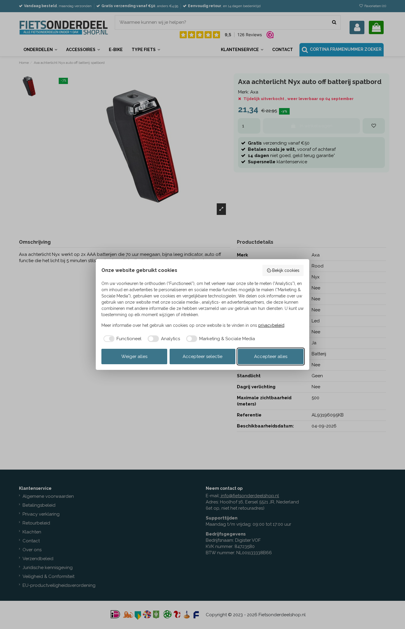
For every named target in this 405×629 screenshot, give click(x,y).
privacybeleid (271, 325)
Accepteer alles (270, 356)
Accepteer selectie (202, 356)
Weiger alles (134, 356)
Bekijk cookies (285, 270)
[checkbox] (121, 338)
